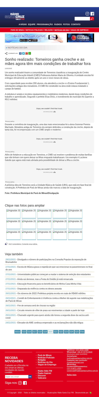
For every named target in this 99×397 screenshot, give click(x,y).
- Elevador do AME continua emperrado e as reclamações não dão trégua (44, 323)
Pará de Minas (17, 30)
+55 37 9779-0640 (84, 352)
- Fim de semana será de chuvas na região (30, 305)
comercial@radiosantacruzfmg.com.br (82, 371)
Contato (75, 24)
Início (17, 332)
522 (61, 332)
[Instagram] (87, 14)
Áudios (58, 24)
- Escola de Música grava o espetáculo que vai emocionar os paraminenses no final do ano (49, 268)
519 (45, 332)
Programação (45, 24)
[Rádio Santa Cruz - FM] (14, 16)
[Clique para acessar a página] (34, 38)
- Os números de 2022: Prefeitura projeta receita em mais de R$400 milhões (45, 293)
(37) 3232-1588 (82, 350)
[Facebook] (92, 14)
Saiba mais (71, 375)
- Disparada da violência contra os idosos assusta (34, 289)
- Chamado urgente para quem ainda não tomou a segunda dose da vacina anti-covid (47, 316)
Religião (49, 30)
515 (24, 332)
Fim (82, 332)
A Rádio (23, 24)
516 (29, 332)
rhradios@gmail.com (75, 362)
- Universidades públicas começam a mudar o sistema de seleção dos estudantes (48, 274)
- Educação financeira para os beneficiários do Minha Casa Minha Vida (43, 284)
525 (77, 332)
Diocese (42, 375)
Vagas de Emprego (79, 30)
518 (40, 332)
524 (71, 332)
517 (34, 332)
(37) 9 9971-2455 (74, 368)
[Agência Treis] (90, 393)
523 (66, 332)
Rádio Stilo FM (45, 371)
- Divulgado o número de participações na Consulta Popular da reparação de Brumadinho (46, 260)
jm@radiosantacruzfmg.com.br (79, 358)
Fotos (66, 24)
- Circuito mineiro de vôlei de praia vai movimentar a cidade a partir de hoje (45, 310)
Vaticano (42, 378)
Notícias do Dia (62, 30)
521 (55, 332)
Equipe (31, 24)
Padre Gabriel (44, 373)
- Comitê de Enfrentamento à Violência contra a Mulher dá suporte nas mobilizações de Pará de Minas (49, 299)
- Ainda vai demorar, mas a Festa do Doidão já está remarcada (39, 279)
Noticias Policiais (34, 30)
